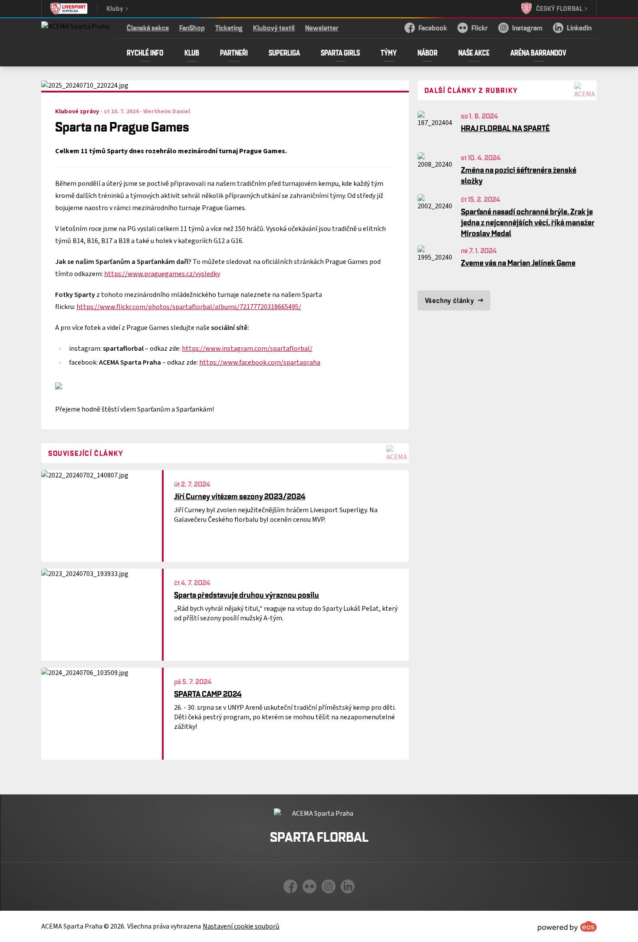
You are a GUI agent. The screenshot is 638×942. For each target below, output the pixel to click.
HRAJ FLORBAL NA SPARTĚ (505, 128)
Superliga (284, 52)
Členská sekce (148, 27)
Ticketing (229, 27)
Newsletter (322, 27)
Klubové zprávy (77, 111)
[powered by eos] (567, 926)
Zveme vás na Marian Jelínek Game (518, 262)
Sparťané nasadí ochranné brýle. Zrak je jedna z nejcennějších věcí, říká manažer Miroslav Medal (528, 222)
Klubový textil (274, 27)
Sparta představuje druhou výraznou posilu (246, 594)
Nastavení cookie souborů (241, 926)
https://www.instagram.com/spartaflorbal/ (247, 348)
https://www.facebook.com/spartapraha (259, 362)
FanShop (192, 27)
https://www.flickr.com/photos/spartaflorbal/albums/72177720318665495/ (188, 307)
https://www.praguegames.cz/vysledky (162, 274)
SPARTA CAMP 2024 (208, 693)
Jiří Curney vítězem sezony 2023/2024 (240, 496)
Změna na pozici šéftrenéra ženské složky (518, 175)
